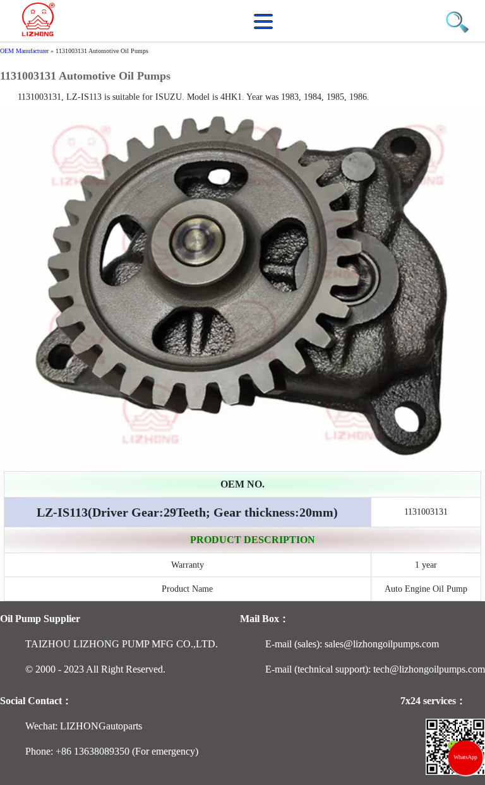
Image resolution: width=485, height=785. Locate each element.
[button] (266, 28)
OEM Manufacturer (24, 50)
